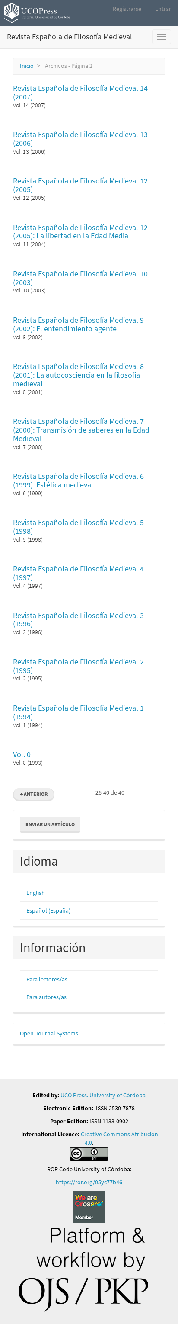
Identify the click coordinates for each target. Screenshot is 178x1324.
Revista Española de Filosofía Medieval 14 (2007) (80, 92)
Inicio (27, 66)
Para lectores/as (46, 979)
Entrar (163, 9)
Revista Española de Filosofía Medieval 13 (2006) (80, 138)
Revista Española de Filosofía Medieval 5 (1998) (78, 526)
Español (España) (48, 910)
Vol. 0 (22, 754)
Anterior (34, 794)
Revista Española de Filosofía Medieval (69, 37)
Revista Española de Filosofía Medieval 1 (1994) (78, 712)
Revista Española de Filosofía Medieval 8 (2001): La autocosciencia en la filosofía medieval (78, 374)
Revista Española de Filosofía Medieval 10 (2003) (80, 278)
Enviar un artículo (50, 824)
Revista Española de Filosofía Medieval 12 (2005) (80, 185)
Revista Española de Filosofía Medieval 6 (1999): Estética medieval (78, 480)
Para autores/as (46, 997)
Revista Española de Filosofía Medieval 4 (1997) (78, 573)
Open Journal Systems (49, 1033)
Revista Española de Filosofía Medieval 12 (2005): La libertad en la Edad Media (80, 231)
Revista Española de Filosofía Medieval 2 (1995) (78, 666)
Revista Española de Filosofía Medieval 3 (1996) (78, 619)
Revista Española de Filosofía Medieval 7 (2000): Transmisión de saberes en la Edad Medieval (81, 429)
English (35, 893)
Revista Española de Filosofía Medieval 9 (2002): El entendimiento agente (78, 324)
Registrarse (127, 9)
